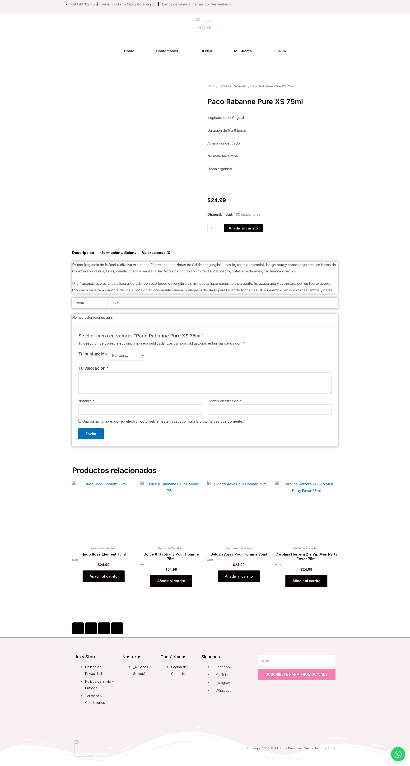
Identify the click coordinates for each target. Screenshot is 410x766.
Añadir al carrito (243, 228)
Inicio (211, 86)
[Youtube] (315, 7)
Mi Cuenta (243, 51)
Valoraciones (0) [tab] (157, 252)
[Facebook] (78, 628)
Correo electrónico (224, 401)
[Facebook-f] (295, 7)
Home (129, 51)
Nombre (86, 401)
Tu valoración (93, 368)
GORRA (280, 51)
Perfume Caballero (233, 86)
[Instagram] (305, 7)
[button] (398, 754)
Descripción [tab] (83, 252)
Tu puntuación (92, 353)
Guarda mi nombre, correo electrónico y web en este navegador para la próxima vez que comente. (162, 421)
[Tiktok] (325, 7)
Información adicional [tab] (117, 252)
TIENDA (206, 51)
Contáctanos (167, 51)
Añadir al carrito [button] (103, 576)
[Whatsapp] (335, 7)
